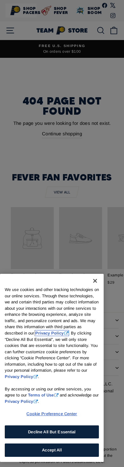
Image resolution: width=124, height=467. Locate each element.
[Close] (95, 281)
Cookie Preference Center (51, 413)
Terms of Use (41, 395)
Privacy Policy (49, 333)
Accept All (51, 450)
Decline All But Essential (51, 432)
